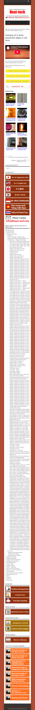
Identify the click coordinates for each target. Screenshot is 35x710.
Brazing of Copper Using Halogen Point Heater (21, 435)
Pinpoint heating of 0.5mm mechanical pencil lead (21, 456)
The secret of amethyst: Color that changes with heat (22, 459)
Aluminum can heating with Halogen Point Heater (21, 243)
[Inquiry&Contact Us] (17, 18)
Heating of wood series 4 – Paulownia (18, 285)
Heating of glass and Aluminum (17, 364)
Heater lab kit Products (13, 554)
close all (12, 230)
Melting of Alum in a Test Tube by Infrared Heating (21, 497)
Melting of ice (13, 454)
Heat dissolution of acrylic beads (17, 353)
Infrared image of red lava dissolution (18, 406)
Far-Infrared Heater (11, 562)
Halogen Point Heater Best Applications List (18, 238)
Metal (23, 29)
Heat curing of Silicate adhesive (17, 413)
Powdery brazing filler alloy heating (18, 359)
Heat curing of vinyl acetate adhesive (18, 472)
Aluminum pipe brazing (15, 408)
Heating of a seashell (15, 462)
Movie (8, 575)
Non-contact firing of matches (17, 375)
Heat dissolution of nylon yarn (17, 356)
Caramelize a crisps (14, 448)
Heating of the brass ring (15, 324)
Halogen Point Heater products (15, 552)
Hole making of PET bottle (16, 247)
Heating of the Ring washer (16, 257)
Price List (10, 551)
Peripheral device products (14, 555)
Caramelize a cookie (14, 445)
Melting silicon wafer (14, 419)
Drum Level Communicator (13, 568)
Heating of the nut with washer (17, 256)
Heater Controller (11, 565)
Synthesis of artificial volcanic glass (18, 378)
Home (8, 29)
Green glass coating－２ (15, 371)
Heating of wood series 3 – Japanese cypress (20, 283)
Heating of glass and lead (16, 362)
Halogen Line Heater (11, 556)
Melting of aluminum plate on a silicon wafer (20, 425)
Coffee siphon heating (15, 372)
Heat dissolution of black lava (17, 361)
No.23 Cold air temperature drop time (18, 157)
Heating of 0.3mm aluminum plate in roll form (20, 440)
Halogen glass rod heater (12, 561)
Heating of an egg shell (15, 463)
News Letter (9, 580)
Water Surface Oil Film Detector (14, 570)
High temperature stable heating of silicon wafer (21, 418)
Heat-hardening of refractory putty (17, 466)
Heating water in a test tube (16, 450)
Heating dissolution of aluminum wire (18, 302)
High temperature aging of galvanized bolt (19, 377)
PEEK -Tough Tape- (11, 567)
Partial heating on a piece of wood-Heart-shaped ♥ (21, 416)
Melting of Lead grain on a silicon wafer (19, 428)
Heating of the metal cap (15, 254)
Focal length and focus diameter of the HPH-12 (21, 464)
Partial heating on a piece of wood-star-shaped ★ (21, 415)
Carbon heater (10, 564)
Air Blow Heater (10, 231)
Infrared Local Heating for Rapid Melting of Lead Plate (22, 514)
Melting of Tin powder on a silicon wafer (19, 429)
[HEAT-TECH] (17, 13)
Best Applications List (16, 29)
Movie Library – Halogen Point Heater (17, 43)
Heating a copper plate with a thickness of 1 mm (18, 160)
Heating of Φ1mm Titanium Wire (17, 438)
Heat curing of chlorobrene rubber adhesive (20, 473)
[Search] (28, 1)
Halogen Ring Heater (11, 558)
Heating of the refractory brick (17, 250)
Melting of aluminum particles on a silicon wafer (21, 424)
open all (7, 230)
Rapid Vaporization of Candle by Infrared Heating (21, 482)
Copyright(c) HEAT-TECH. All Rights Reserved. (17, 708)
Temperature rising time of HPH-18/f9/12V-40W (21, 352)
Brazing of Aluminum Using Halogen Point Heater (21, 434)
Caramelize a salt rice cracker (17, 447)
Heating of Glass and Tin (15, 367)
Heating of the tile (14, 251)
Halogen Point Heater (12, 234)
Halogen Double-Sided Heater (14, 559)
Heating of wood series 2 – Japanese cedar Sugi (21, 282)
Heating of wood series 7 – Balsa (17, 289)
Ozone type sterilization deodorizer (15, 572)
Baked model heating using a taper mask (19, 374)
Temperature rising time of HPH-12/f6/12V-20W (21, 351)
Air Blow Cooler (10, 232)
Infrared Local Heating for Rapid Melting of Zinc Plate (22, 516)
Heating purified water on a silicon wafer (19, 460)
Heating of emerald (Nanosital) (17, 457)
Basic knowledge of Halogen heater (16, 237)
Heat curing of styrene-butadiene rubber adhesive (21, 470)
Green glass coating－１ (15, 369)
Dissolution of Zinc (14, 279)
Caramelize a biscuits (15, 444)
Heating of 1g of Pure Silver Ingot (17, 476)
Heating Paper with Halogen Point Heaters (19, 478)
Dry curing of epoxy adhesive (16, 475)
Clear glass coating (14, 368)
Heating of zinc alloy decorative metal (18, 323)
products (10, 235)
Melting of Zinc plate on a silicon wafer (19, 426)
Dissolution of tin (14, 253)
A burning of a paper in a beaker (17, 355)
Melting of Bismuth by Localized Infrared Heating (21, 502)
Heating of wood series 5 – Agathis (18, 286)
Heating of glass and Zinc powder (17, 365)
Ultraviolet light (10, 571)
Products (9, 578)
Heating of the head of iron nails (17, 248)
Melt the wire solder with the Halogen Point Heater (21, 241)
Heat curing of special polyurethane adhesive (20, 467)
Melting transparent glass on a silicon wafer (20, 421)
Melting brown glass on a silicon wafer (19, 422)
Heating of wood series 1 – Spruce (18, 280)
